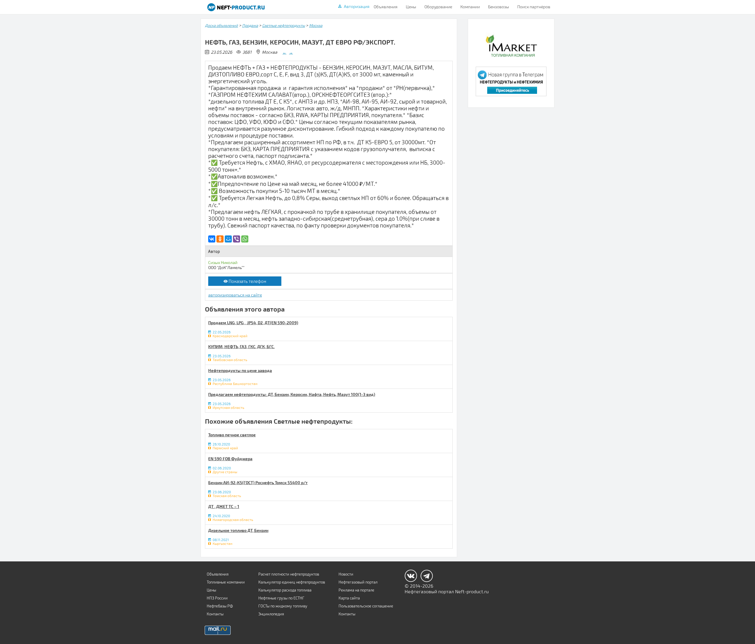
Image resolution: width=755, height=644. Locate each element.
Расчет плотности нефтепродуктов (288, 574)
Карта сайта (349, 598)
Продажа (250, 25)
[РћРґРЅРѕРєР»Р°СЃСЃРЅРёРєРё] (220, 238)
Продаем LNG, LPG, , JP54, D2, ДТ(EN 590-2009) (253, 322)
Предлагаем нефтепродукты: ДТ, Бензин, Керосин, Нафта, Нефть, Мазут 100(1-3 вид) (291, 394)
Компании (470, 6)
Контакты (215, 614)
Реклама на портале (356, 590)
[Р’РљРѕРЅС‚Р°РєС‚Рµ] (211, 238)
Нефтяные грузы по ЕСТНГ (281, 598)
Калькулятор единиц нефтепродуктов (291, 582)
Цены (411, 6)
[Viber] (236, 238)
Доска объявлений (221, 25)
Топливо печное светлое (232, 434)
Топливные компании (226, 582)
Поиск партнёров (533, 6)
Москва (315, 25)
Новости (346, 574)
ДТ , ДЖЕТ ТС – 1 (223, 506)
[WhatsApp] (244, 238)
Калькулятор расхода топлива (284, 590)
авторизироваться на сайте (235, 294)
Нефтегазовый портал (358, 582)
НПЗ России (217, 598)
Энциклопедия (271, 614)
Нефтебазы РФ (220, 606)
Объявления (386, 6)
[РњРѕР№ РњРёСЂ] (228, 238)
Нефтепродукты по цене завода (240, 370)
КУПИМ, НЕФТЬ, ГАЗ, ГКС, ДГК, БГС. (241, 346)
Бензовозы (498, 6)
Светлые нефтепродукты (283, 25)
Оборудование (438, 6)
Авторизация (357, 6)
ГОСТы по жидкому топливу (282, 606)
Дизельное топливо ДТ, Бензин (238, 530)
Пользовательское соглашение (366, 606)
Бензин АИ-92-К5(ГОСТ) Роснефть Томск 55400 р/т (258, 482)
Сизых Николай (222, 262)
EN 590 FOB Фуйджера (230, 458)
